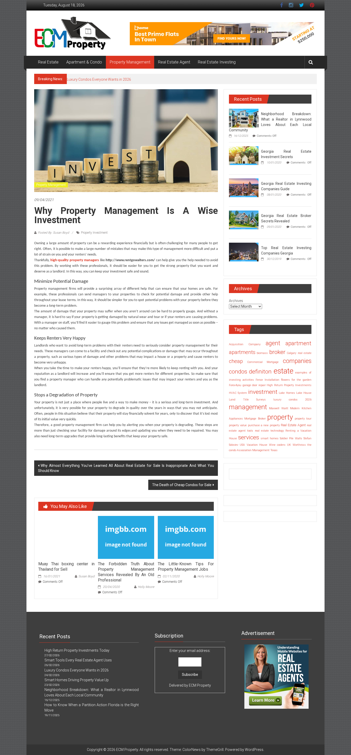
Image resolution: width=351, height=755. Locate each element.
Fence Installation (267, 379)
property (280, 417)
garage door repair (254, 385)
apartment (298, 343)
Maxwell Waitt (278, 408)
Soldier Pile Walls (291, 438)
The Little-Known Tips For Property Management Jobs (186, 566)
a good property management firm (76, 425)
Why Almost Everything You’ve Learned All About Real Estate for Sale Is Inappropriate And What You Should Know (126, 468)
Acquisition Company (245, 344)
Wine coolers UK (280, 445)
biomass (262, 353)
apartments (242, 352)
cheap (236, 361)
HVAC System (238, 393)
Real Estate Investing (217, 62)
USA (242, 445)
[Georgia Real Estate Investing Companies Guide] (243, 187)
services (248, 437)
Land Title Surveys (247, 399)
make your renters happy (93, 368)
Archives (236, 301)
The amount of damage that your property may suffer (73, 311)
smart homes (270, 438)
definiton (260, 371)
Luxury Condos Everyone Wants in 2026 (76, 670)
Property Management (130, 62)
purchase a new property (264, 425)
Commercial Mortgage (263, 362)
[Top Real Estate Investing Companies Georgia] (243, 252)
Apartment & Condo (84, 62)
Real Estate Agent (174, 62)
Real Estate (48, 62)
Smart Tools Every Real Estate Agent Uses (78, 660)
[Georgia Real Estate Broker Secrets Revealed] (243, 219)
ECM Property (200, 685)
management (248, 407)
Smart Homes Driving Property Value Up (99, 79)
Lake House (303, 393)
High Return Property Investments (289, 385)
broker (277, 352)
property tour (303, 418)
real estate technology (269, 430)
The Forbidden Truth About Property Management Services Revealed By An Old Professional (126, 571)
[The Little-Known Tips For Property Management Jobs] (186, 537)
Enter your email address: (190, 668)
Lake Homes (287, 393)
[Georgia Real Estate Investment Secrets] (243, 155)
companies (297, 361)
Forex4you (235, 385)
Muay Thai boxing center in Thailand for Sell (66, 566)
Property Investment (94, 232)
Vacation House (257, 445)
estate (283, 371)
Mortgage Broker (254, 418)
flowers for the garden (296, 379)
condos (238, 371)
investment (263, 391)
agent (273, 343)
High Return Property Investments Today (76, 650)
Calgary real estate (299, 353)
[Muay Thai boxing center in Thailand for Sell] (66, 537)
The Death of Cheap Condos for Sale (181, 485)
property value (238, 425)
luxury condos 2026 (292, 399)
